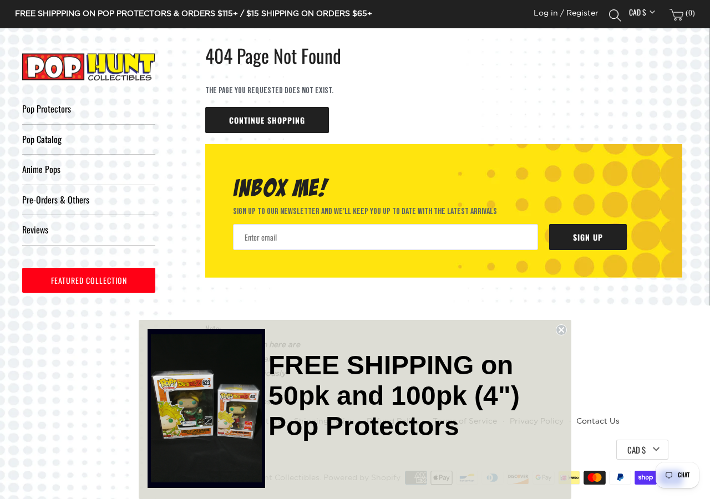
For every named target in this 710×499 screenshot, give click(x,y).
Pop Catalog (42, 139)
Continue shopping (267, 120)
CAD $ (637, 12)
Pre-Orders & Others (55, 199)
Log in (546, 13)
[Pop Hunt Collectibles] (88, 67)
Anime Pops (41, 169)
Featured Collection (89, 280)
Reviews (35, 229)
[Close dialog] (561, 329)
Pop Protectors (46, 108)
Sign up (588, 237)
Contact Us (598, 421)
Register (582, 13)
